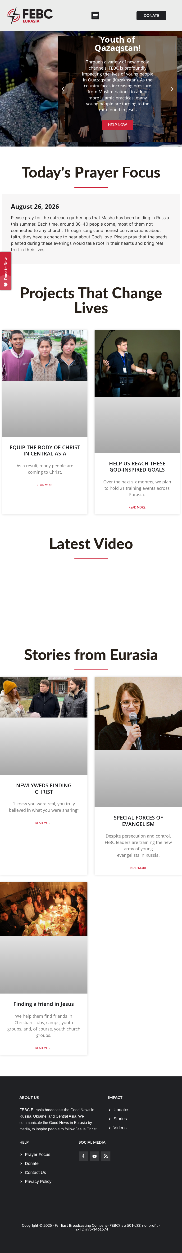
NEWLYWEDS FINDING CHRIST (44, 788)
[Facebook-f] (83, 1156)
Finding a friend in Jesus (44, 1003)
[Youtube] (94, 1156)
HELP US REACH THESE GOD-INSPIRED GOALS (137, 466)
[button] (95, 15)
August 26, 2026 (35, 206)
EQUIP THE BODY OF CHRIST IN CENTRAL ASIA (45, 450)
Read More (44, 485)
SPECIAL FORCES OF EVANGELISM (138, 820)
